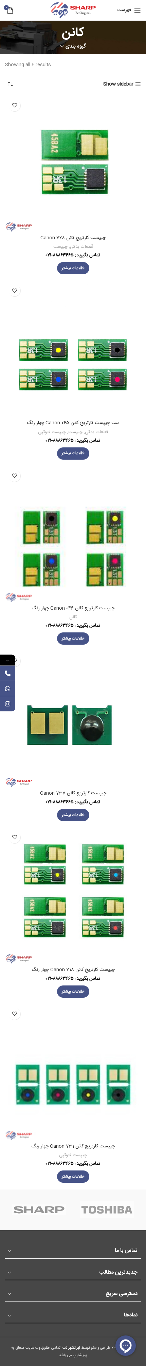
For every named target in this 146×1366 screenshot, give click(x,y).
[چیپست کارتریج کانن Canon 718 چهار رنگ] (73, 896)
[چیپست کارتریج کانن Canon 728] (73, 164)
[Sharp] (39, 1210)
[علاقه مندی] (14, 105)
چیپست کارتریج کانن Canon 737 (73, 793)
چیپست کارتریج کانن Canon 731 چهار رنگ (73, 1146)
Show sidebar (118, 84)
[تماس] (7, 673)
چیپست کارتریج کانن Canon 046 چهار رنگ (73, 608)
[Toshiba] (107, 1210)
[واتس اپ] (7, 688)
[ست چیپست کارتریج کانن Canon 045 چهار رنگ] (73, 349)
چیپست (60, 247)
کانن (73, 617)
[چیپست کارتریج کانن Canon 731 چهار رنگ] (73, 1072)
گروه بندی (76, 46)
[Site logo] (73, 10)
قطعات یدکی (81, 247)
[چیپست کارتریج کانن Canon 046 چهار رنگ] (73, 534)
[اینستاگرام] (7, 704)
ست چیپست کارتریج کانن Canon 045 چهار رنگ (73, 423)
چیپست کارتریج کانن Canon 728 (73, 238)
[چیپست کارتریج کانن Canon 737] (73, 719)
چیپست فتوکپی (52, 432)
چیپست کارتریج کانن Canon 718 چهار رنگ (73, 970)
